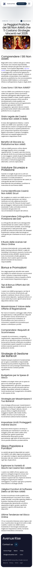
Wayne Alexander (27, 21)
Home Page (7, 551)
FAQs (21, 551)
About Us (5, 563)
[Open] (29, 3)
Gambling (5, 21)
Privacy (11, 563)
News (15, 551)
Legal (21, 563)
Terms (16, 563)
